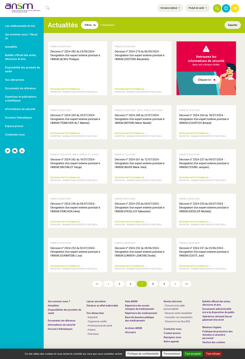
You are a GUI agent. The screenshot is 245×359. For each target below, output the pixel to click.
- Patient (91, 329)
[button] (217, 8)
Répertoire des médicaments (141, 313)
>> (186, 284)
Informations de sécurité (61, 324)
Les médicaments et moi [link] (20, 26)
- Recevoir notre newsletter (178, 313)
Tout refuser (213, 353)
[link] (22, 8)
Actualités (53, 305)
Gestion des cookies (213, 342)
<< (97, 284)
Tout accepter (193, 353)
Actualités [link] (11, 46)
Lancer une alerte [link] (96, 301)
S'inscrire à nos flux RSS (177, 321)
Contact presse (172, 333)
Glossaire (130, 332)
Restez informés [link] (173, 301)
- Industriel (92, 317)
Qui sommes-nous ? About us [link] (21, 36)
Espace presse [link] (14, 126)
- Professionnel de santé (99, 325)
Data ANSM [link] (131, 301)
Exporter (232, 25)
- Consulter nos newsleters (178, 317)
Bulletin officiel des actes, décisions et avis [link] (20, 57)
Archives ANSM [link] (133, 328)
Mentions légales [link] (212, 327)
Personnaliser (172, 353)
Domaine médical (169, 8)
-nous (172, 337)
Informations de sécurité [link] (20, 109)
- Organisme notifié (96, 321)
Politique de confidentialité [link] (143, 353)
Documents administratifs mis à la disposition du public (218, 311)
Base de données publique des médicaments (139, 319)
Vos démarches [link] (14, 79)
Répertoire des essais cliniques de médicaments (139, 307)
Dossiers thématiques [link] (18, 117)
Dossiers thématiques (60, 329)
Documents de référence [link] (20, 88)
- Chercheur (92, 334)
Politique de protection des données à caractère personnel (217, 334)
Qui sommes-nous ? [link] (59, 301)
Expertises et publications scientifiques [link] (20, 98)
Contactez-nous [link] (15, 134)
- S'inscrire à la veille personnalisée (174, 307)
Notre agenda (171, 341)
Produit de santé (196, 8)
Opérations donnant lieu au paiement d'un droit (217, 318)
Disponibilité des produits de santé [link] (22, 69)
